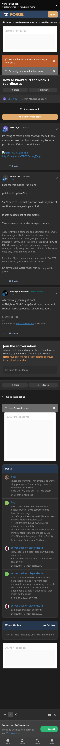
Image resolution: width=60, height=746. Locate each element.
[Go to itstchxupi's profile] (7, 503)
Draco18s (15, 176)
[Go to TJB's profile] (7, 574)
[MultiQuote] (4, 165)
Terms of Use (13, 733)
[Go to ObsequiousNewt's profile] (5, 293)
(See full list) (48, 625)
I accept (51, 728)
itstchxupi (18, 540)
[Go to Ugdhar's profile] (7, 477)
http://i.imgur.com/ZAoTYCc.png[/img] (21, 156)
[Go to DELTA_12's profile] (4, 98)
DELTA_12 (12, 98)
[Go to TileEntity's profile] (7, 548)
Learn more (6, 5)
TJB (15, 598)
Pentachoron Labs (25, 323)
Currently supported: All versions (26, 71)
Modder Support (37, 98)
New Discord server (19, 408)
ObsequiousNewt (19, 291)
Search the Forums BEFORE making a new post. (26, 61)
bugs (13, 476)
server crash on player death (27, 547)
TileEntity (18, 565)
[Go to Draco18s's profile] (5, 178)
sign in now (18, 353)
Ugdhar (17, 494)
